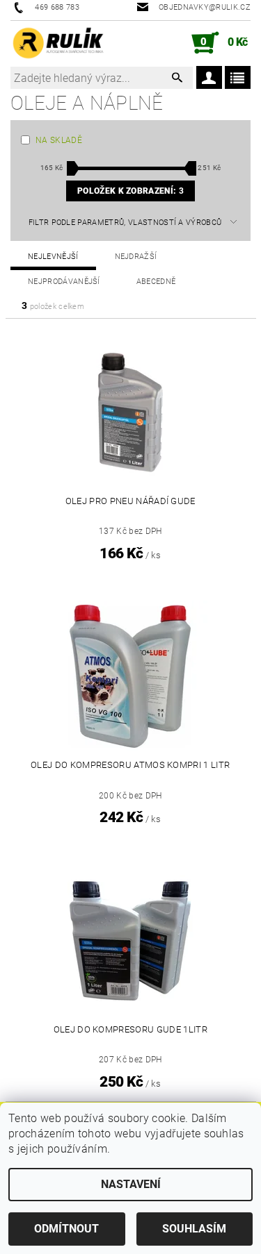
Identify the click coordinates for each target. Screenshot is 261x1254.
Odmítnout (66, 1228)
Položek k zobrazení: (130, 191)
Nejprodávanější (64, 281)
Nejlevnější (53, 256)
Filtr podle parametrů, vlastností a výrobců (125, 222)
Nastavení (131, 1184)
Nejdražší (136, 256)
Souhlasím (194, 1228)
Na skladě (58, 140)
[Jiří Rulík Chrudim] (58, 43)
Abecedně (156, 281)
